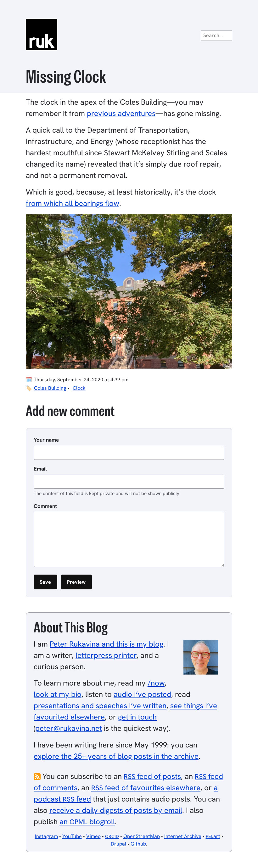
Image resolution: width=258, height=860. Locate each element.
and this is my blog (106, 644)
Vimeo (93, 836)
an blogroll (87, 821)
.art (213, 836)
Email (40, 468)
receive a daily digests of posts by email (115, 810)
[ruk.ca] (129, 34)
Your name (46, 439)
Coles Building (50, 388)
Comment (45, 506)
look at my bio (57, 694)
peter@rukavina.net (68, 728)
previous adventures (121, 113)
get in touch (137, 717)
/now (156, 683)
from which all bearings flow (72, 203)
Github (138, 844)
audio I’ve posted (142, 694)
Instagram (46, 836)
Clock (79, 388)
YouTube (72, 836)
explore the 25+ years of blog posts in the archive (116, 756)
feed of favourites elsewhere (145, 787)
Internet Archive (182, 836)
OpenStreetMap (141, 836)
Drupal (118, 844)
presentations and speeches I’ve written (100, 705)
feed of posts (152, 776)
